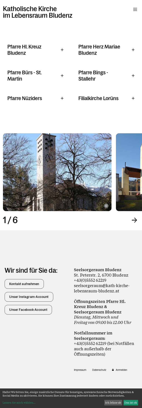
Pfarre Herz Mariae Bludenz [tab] (99, 50)
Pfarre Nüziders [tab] (24, 98)
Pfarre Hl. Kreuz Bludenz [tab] (24, 50)
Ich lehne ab (113, 402)
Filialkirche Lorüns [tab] (98, 98)
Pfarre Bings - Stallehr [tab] (93, 76)
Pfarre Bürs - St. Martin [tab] (24, 76)
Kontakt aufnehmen (24, 284)
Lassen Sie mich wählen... (19, 402)
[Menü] (135, 9)
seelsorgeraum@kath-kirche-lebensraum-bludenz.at (102, 288)
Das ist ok (130, 402)
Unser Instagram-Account (29, 297)
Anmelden (121, 370)
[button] (134, 220)
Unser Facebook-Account (28, 310)
